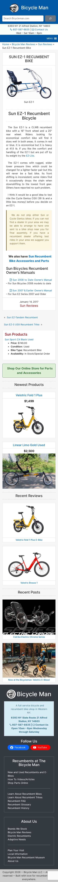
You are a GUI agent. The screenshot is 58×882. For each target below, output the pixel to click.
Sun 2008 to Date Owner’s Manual (32, 279)
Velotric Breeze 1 (29, 583)
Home (5, 44)
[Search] (50, 18)
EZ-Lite (30, 155)
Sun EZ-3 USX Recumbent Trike (21, 324)
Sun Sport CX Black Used (19, 339)
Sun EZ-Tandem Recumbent (22, 317)
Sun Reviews (45, 44)
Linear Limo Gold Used (29, 445)
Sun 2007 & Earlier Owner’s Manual (32, 290)
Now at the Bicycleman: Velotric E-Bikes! (29, 680)
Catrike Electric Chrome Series (29, 637)
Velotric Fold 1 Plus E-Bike (29, 540)
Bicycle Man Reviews (23, 44)
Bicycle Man (34, 8)
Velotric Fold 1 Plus (29, 395)
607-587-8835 (21, 29)
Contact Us (41, 29)
